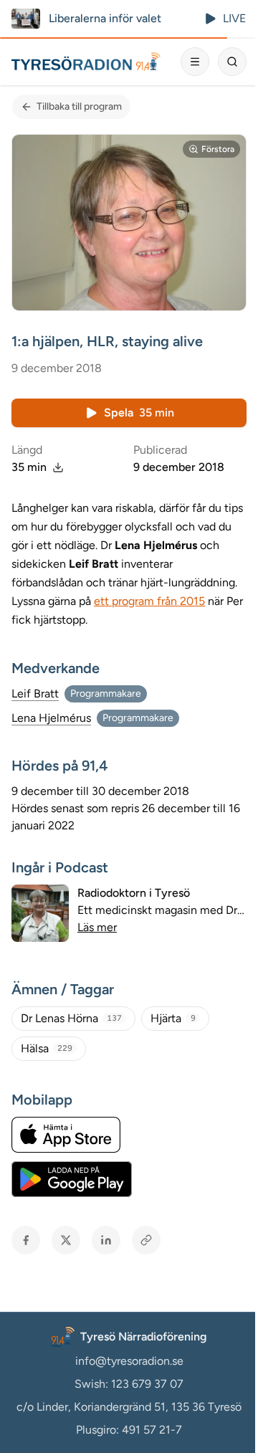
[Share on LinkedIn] (106, 1240)
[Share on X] (66, 1240)
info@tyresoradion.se (129, 1361)
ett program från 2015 (149, 601)
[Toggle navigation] (195, 61)
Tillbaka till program (79, 106)
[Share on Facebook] (25, 1240)
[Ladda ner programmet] (58, 467)
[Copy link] (146, 1240)
